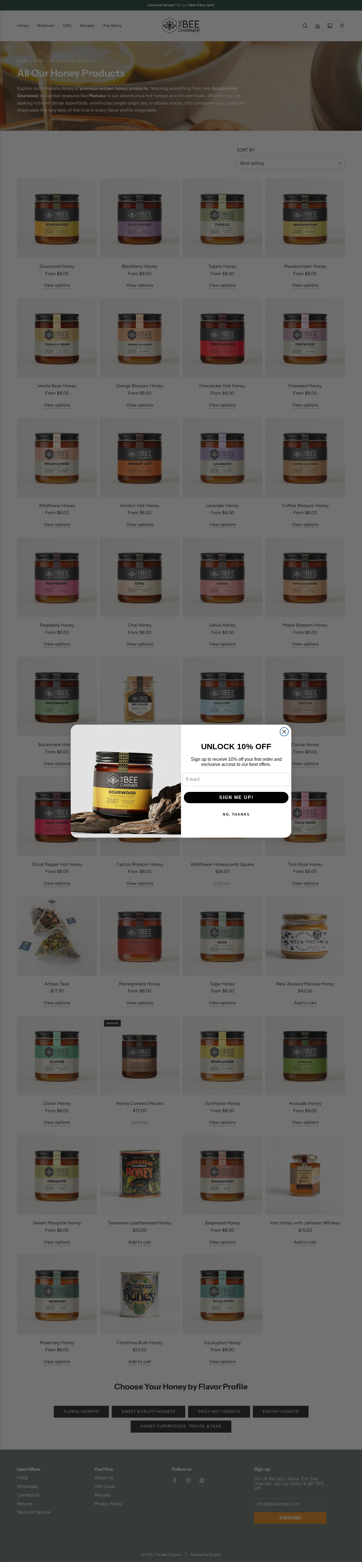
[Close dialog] (284, 731)
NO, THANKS (236, 814)
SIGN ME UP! (236, 797)
